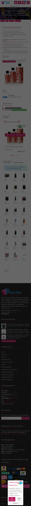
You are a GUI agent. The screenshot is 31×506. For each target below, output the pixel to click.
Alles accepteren (12, 499)
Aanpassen (15, 503)
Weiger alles (19, 499)
